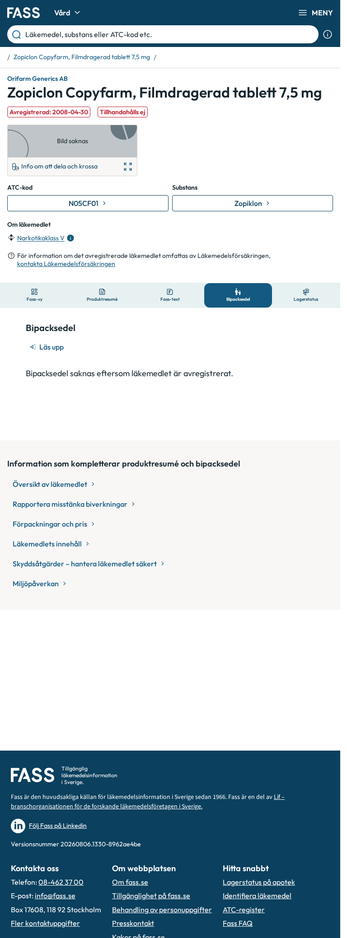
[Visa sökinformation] (327, 34)
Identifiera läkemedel (257, 895)
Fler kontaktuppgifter (45, 923)
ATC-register (244, 909)
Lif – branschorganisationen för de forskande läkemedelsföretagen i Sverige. (148, 802)
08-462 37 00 (61, 882)
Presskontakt (133, 923)
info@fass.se (55, 895)
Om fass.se (130, 882)
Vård (62, 12)
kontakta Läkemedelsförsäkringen (66, 264)
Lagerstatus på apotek (259, 882)
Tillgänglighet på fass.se (151, 895)
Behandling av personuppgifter (162, 909)
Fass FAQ (238, 923)
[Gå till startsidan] (23, 12)
